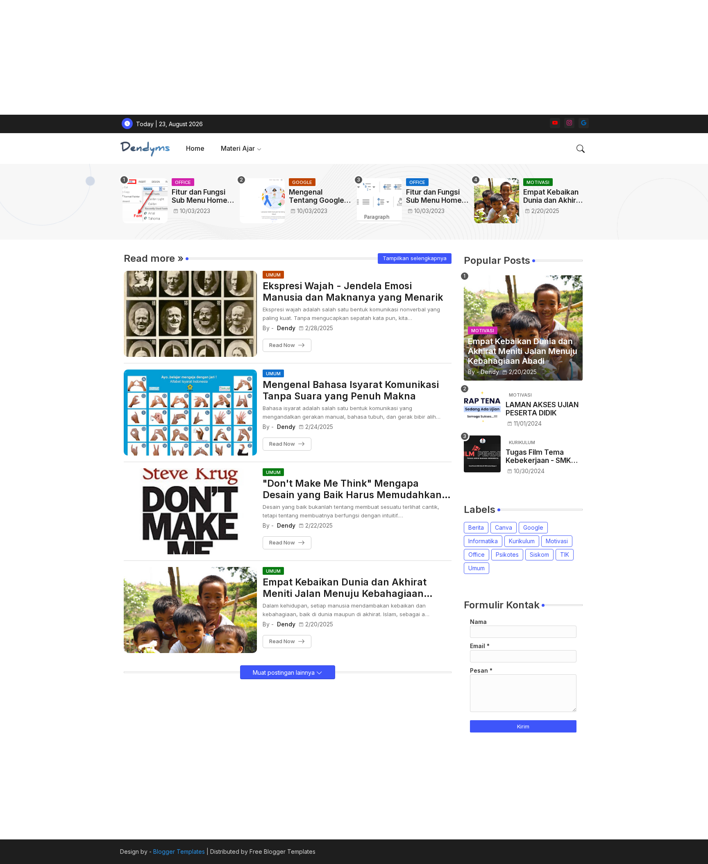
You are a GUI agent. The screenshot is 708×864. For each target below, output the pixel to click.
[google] (584, 123)
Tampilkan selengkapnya (415, 258)
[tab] (195, 148)
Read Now (282, 345)
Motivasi (557, 540)
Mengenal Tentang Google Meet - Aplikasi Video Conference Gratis (316, 196)
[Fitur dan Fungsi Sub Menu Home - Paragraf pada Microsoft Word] (379, 200)
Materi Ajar (238, 148)
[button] (580, 149)
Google (533, 527)
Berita (476, 527)
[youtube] (555, 123)
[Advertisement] (246, 57)
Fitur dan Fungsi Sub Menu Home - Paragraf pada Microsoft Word (436, 196)
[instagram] (569, 123)
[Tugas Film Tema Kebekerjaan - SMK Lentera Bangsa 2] (482, 453)
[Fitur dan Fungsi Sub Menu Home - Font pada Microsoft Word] (145, 200)
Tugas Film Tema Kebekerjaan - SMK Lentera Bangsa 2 (538, 456)
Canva (503, 527)
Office (476, 554)
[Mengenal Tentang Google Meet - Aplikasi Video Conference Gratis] (262, 200)
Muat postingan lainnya (284, 672)
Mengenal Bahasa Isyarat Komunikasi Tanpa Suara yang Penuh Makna (351, 390)
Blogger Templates (179, 851)
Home (195, 148)
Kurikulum (522, 540)
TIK (564, 554)
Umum (476, 568)
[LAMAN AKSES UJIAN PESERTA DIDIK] (482, 406)
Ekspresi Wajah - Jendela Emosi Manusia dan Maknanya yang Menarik (353, 292)
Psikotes (507, 554)
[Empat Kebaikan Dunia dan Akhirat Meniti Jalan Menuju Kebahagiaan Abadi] (496, 200)
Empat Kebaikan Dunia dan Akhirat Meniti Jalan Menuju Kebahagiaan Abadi (553, 196)
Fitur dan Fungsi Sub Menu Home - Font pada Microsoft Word (202, 196)
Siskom (539, 554)
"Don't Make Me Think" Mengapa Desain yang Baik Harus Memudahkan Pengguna (352, 489)
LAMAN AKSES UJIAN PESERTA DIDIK (542, 409)
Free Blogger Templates (282, 851)
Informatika (483, 540)
